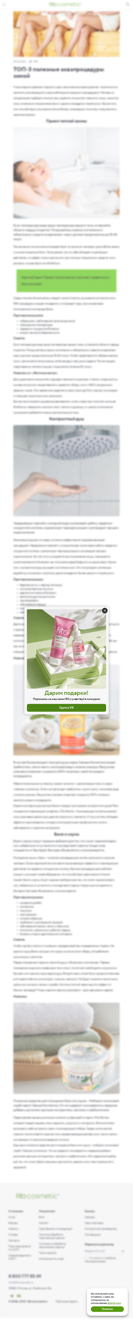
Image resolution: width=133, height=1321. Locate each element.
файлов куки (114, 1303)
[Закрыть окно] (104, 610)
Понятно (107, 1309)
